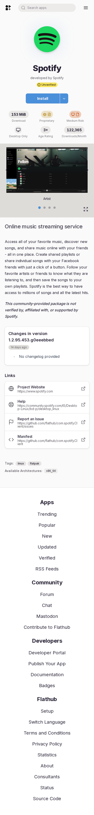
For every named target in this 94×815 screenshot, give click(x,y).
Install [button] (42, 98)
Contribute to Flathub (47, 627)
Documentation (47, 674)
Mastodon (47, 616)
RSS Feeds (47, 569)
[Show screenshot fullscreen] (85, 209)
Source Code (47, 798)
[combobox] (47, 8)
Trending (47, 514)
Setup (47, 711)
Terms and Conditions (47, 733)
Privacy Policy (47, 744)
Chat (47, 605)
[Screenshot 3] (54, 207)
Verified (47, 558)
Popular (47, 525)
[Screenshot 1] (44, 207)
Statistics (47, 755)
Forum (47, 594)
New (47, 536)
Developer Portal (47, 652)
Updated (47, 547)
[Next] (87, 170)
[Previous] (7, 170)
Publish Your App (47, 663)
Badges (47, 685)
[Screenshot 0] (39, 207)
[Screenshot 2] (49, 207)
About (47, 766)
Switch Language (47, 722)
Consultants (47, 776)
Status (47, 787)
